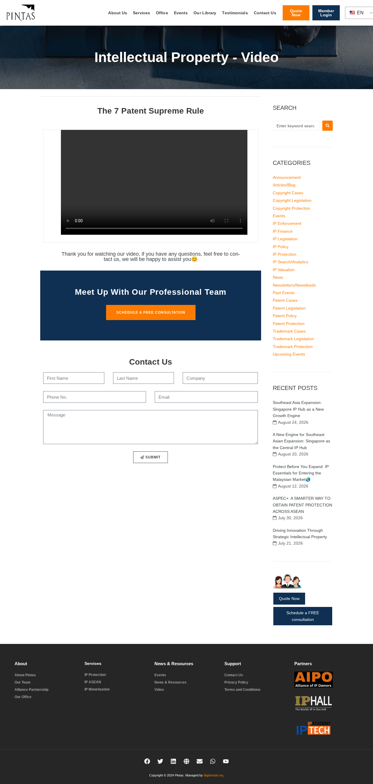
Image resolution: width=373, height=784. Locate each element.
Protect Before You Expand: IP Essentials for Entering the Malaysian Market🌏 (301, 473)
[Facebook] (147, 761)
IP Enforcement (287, 223)
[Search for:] (296, 126)
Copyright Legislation (292, 200)
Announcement (287, 177)
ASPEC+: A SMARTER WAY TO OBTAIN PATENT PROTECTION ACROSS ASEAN (302, 505)
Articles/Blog (284, 185)
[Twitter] (160, 761)
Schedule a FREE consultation (302, 615)
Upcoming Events (289, 354)
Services (141, 12)
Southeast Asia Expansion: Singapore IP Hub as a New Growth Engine (298, 409)
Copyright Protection (291, 208)
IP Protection (284, 254)
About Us (117, 12)
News (278, 277)
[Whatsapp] (213, 761)
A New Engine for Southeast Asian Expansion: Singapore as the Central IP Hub (301, 441)
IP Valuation (284, 269)
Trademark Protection (293, 346)
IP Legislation (285, 238)
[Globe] (186, 761)
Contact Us (265, 12)
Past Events (284, 292)
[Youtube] (226, 761)
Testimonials (235, 12)
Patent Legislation (289, 308)
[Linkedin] (173, 761)
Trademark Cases (289, 331)
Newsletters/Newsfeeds (294, 285)
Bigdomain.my (213, 775)
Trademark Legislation (293, 338)
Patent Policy (285, 315)
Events (181, 12)
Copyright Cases (288, 192)
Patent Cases (285, 300)
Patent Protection (289, 323)
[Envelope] (199, 761)
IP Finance (283, 231)
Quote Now (289, 598)
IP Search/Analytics (290, 261)
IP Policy (280, 246)
